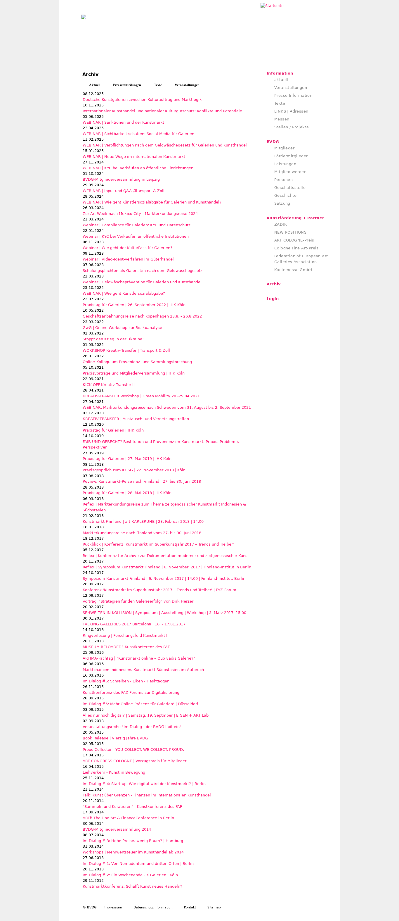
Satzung (282, 203)
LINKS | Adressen (291, 111)
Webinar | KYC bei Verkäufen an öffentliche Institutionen (136, 236)
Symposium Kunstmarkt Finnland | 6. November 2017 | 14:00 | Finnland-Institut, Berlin (164, 578)
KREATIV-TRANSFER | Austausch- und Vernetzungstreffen (136, 419)
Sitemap (214, 907)
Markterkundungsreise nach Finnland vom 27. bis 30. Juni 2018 (142, 533)
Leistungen (285, 164)
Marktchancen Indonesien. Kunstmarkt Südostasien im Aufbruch (143, 670)
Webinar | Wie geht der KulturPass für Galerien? (127, 248)
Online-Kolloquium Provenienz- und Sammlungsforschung (137, 362)
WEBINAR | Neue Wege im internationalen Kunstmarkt (134, 156)
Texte (158, 85)
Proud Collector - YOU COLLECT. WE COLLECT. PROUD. (133, 749)
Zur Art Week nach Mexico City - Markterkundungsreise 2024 (140, 213)
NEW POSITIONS (290, 232)
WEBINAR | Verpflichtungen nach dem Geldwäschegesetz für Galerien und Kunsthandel (165, 145)
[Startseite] (83, 15)
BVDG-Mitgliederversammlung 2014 (117, 829)
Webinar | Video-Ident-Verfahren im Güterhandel (128, 259)
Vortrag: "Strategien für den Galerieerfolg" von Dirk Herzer (138, 601)
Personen (283, 179)
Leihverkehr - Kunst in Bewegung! (115, 772)
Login (273, 298)
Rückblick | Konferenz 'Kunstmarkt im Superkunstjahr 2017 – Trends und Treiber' (158, 544)
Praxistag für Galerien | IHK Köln (113, 430)
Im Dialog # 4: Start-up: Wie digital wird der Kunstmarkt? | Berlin (144, 784)
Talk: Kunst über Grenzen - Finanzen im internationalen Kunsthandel (147, 795)
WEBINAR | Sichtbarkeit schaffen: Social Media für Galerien (138, 134)
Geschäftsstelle (290, 187)
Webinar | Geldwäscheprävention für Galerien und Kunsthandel (142, 282)
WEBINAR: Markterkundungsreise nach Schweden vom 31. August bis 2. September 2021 (167, 407)
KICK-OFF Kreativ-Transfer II (109, 384)
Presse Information (293, 95)
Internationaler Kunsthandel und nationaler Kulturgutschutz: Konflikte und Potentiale (162, 111)
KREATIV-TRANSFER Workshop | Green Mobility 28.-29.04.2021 (141, 396)
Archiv (273, 284)
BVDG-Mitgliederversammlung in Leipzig (121, 179)
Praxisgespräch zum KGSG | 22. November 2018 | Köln (134, 470)
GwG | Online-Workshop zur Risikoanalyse (122, 327)
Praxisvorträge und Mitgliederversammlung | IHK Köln (134, 373)
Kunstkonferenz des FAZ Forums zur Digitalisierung (131, 692)
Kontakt (190, 907)
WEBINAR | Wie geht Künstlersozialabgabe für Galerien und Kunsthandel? (152, 202)
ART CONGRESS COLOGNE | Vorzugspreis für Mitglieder (134, 761)
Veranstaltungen (187, 85)
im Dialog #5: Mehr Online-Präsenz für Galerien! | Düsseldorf (140, 704)
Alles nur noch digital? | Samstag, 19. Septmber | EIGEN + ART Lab (146, 715)
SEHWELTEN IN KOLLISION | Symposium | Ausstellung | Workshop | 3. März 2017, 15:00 (164, 612)
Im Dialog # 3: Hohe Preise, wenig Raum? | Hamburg (133, 841)
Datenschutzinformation (153, 907)
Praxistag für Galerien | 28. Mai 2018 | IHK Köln (127, 493)
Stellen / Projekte (291, 127)
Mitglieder (284, 148)
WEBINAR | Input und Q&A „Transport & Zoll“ (124, 191)
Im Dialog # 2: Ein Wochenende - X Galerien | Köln (130, 875)
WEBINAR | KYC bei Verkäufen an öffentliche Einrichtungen (138, 168)
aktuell (281, 79)
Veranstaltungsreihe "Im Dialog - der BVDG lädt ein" (132, 727)
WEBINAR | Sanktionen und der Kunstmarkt (123, 122)
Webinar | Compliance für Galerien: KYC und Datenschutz (136, 225)
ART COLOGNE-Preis (294, 240)
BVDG (273, 141)
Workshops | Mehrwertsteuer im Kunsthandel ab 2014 (133, 852)
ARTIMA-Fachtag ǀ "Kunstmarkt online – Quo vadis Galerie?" (139, 658)
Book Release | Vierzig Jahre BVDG (115, 738)
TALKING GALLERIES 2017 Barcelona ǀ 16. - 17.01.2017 (134, 624)
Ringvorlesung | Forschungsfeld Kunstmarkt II (126, 635)
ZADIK (280, 224)
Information (280, 73)
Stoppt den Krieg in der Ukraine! (113, 339)
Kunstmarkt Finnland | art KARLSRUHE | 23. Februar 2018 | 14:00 (143, 521)
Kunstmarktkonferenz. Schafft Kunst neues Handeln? (132, 886)
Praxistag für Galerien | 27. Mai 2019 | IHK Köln (127, 458)
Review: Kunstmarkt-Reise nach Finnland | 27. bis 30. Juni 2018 (142, 481)
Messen (281, 119)
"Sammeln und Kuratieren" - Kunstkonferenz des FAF (132, 806)
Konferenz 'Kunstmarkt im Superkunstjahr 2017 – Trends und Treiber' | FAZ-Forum (159, 590)
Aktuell (94, 85)
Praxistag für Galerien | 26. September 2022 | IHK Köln (134, 305)
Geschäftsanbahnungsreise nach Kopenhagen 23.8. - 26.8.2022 (142, 316)
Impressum (113, 907)
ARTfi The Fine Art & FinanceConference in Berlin (128, 818)
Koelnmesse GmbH (293, 270)
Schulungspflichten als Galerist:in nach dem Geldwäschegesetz (142, 270)
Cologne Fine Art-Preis (296, 248)
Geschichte (285, 195)
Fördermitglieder (291, 156)
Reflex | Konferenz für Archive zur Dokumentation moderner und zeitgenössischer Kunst (166, 555)
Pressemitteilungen (127, 85)
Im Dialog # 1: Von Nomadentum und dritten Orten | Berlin (138, 863)
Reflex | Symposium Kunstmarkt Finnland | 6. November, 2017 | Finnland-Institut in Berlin (167, 567)
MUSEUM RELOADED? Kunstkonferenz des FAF (126, 647)
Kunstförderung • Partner (295, 218)
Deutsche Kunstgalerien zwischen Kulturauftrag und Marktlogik (142, 99)
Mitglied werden (290, 172)
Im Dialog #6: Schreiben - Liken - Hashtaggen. (127, 681)
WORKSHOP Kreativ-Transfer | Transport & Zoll (126, 350)
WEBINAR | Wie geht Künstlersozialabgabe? (124, 293)
